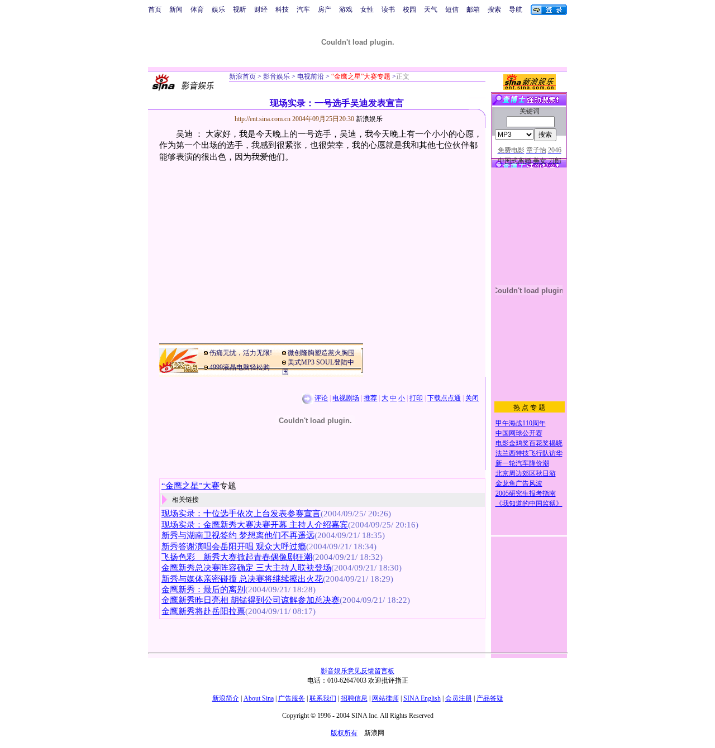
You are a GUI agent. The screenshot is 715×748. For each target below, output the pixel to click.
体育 (197, 9)
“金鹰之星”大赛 (190, 485)
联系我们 (322, 698)
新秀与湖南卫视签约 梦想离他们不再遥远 (237, 535)
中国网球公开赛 (518, 433)
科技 (282, 9)
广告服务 (291, 698)
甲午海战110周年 (520, 423)
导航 (515, 9)
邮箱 (473, 9)
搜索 (494, 9)
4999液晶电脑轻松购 (239, 367)
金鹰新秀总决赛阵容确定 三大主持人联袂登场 (246, 567)
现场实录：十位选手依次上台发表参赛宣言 (241, 513)
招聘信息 (354, 698)
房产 (324, 9)
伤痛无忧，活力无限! (240, 353)
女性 (367, 9)
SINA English (422, 698)
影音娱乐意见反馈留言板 (357, 671)
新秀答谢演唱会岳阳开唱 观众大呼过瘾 (233, 546)
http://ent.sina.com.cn (263, 119)
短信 (452, 9)
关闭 (472, 398)
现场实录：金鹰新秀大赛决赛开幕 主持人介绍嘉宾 (254, 524)
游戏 (345, 9)
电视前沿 (309, 76)
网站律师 (385, 698)
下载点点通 (444, 398)
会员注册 (458, 698)
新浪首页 (242, 76)
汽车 (303, 9)
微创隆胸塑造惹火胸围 (321, 353)
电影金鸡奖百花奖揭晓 (529, 443)
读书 (388, 9)
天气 (430, 9)
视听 (239, 9)
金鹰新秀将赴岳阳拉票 (203, 611)
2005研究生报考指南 (525, 493)
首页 (154, 9)
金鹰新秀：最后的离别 (203, 589)
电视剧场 (345, 398)
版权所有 (344, 733)
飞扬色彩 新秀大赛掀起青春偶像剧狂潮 (236, 557)
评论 (321, 398)
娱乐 (218, 9)
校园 (409, 9)
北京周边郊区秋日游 (525, 473)
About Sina (259, 698)
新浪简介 (225, 698)
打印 (416, 398)
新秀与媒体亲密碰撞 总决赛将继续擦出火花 (242, 578)
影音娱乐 (276, 76)
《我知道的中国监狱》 (529, 503)
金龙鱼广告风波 (518, 483)
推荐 (370, 398)
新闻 (176, 9)
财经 (261, 9)
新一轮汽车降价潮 (522, 463)
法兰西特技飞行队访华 (529, 453)
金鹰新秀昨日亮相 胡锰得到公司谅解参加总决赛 (250, 600)
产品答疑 (489, 698)
